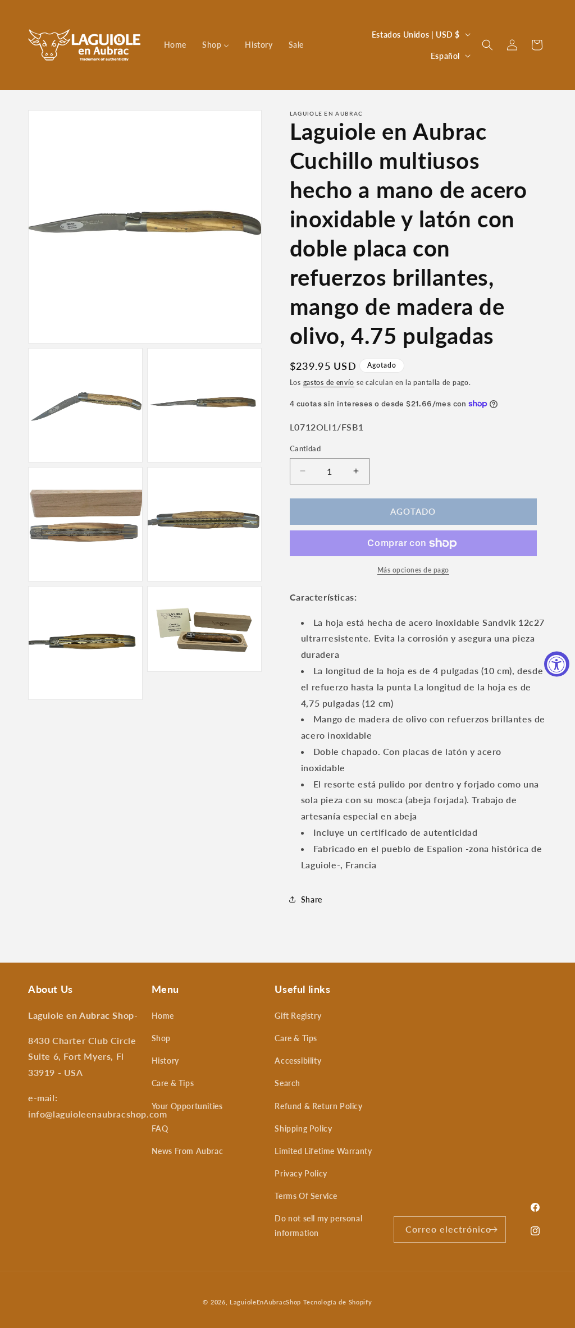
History (165, 1060)
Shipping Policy (303, 1128)
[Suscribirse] (493, 1229)
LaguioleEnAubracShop (265, 1302)
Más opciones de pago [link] (413, 570)
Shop (161, 1038)
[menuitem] (175, 45)
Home (163, 1015)
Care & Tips (173, 1083)
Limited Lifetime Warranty (323, 1151)
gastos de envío (329, 382)
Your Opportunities (187, 1106)
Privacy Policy (301, 1173)
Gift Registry (298, 1015)
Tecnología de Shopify (337, 1302)
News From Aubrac (187, 1151)
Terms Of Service (306, 1196)
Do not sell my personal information (318, 1225)
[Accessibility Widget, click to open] (556, 664)
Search (287, 1083)
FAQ (160, 1128)
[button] (487, 45)
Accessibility (298, 1060)
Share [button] (311, 899)
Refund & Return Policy (318, 1106)
